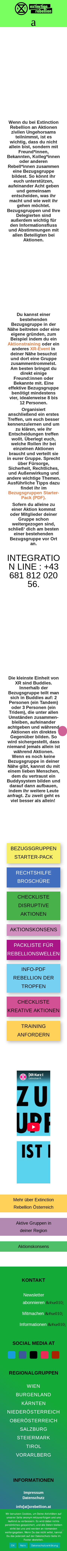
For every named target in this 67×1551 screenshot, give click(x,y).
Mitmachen (33, 1313)
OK (13, 1545)
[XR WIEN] (33, 1463)
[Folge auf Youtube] (55, 1355)
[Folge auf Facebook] (22, 1355)
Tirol (33, 1446)
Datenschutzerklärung (44, 1545)
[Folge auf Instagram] (44, 1355)
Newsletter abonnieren (33, 1298)
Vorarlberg (33, 1455)
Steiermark (33, 1437)
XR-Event (40, 348)
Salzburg (33, 1429)
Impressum (34, 1493)
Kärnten (33, 1403)
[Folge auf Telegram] (11, 1355)
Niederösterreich (33, 1412)
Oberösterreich (34, 1420)
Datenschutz (33, 1498)
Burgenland (33, 1394)
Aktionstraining (25, 343)
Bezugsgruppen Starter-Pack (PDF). (33, 495)
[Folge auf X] (33, 1355)
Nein (23, 1545)
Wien (33, 1386)
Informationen (33, 1324)
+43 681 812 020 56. (34, 575)
